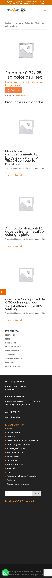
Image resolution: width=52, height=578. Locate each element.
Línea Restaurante (14, 350)
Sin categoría (17, 23)
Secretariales (13, 456)
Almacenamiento (13, 358)
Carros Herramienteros (18, 484)
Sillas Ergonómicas (16, 448)
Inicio (7, 23)
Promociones (11, 335)
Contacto (11, 436)
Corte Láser (12, 480)
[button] (5, 572)
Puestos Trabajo (13, 347)
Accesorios (10, 354)
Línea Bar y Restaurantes (19, 444)
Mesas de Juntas (13, 366)
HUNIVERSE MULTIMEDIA (30, 571)
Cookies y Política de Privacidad (22, 476)
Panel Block (10, 343)
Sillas (7, 339)
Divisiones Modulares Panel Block (22, 440)
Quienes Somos (14, 432)
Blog (9, 472)
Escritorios (10, 362)
